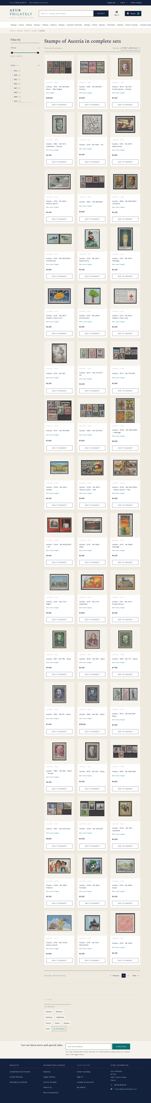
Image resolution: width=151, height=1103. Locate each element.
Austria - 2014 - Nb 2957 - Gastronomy (122, 145)
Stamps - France (17, 25)
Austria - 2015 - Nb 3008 (122, 943)
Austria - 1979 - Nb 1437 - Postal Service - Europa (122, 88)
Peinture (49, 1017)
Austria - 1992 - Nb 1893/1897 (124, 771)
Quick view (71, 64)
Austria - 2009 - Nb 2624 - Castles (57, 488)
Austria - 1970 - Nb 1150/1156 (57, 430)
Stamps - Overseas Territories (70, 25)
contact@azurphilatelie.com (125, 1089)
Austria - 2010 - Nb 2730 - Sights (57, 603)
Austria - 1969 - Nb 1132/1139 (90, 430)
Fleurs (57, 1023)
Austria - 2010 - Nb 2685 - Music (90, 546)
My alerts (81, 1087)
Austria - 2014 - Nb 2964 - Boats (122, 886)
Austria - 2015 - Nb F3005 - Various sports (57, 944)
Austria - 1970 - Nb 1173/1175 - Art (91, 374)
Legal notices (49, 1077)
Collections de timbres (20, 1072)
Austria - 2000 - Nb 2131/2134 (91, 829)
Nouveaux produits (18, 1082)
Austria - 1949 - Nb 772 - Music (125, 659)
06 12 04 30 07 (20, 3)
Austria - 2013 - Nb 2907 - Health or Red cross (57, 317)
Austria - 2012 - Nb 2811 (55, 373)
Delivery (46, 1072)
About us (47, 1087)
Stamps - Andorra (49, 25)
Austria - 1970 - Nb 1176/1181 (123, 373)
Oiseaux (49, 1012)
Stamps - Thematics (107, 25)
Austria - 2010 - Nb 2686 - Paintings (123, 546)
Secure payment (50, 1092)
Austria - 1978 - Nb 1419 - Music (92, 659)
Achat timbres (16, 1077)
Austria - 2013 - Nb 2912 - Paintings (122, 259)
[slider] (12, 53)
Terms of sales (50, 1082)
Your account (83, 1065)
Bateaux (59, 1012)
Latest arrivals (129, 48)
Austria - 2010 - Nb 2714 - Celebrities (89, 603)
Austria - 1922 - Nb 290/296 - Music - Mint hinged (58, 88)
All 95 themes (59, 1029)
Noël (47, 1029)
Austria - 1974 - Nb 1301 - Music (92, 771)
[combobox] (66, 13)
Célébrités (60, 1017)
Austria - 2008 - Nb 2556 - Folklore (57, 886)
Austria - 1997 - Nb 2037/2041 (58, 829)
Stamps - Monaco (33, 25)
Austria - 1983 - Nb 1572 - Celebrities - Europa (56, 145)
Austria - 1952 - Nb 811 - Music (58, 714)
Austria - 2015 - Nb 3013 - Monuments (89, 944)
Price (13, 48)
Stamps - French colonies (127, 25)
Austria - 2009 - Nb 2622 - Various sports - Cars (90, 488)
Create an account (85, 1082)
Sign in (80, 1077)
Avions (48, 1023)
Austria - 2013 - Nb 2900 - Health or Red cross (123, 317)
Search (101, 13)
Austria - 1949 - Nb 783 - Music (92, 714)
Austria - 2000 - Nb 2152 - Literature (122, 829)
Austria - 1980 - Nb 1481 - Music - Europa (59, 772)
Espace (66, 1023)
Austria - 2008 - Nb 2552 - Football (90, 886)
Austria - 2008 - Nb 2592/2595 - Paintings (124, 431)
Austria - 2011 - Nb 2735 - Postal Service (122, 603)
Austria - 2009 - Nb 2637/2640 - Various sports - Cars (124, 488)
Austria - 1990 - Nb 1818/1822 (91, 202)
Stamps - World (90, 25)
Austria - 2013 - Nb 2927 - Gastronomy (90, 259)
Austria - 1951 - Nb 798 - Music (58, 659)
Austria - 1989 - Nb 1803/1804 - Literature (125, 202)
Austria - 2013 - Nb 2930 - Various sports (56, 202)
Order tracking (136, 3)
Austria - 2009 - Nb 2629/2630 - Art (58, 546)
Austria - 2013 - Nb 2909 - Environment (90, 317)
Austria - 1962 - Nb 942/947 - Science (91, 88)
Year (14, 65)
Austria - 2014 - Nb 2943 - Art (91, 145)
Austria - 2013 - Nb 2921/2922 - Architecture (59, 259)
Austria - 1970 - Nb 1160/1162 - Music (124, 715)
